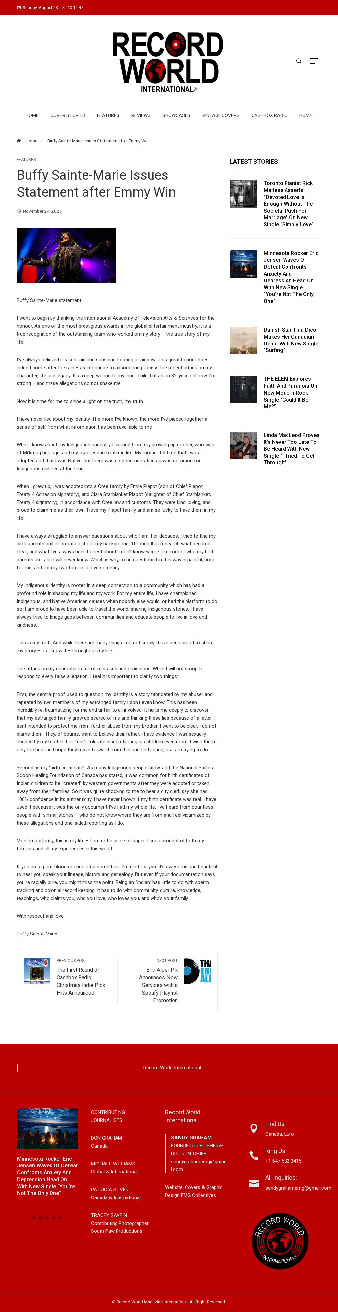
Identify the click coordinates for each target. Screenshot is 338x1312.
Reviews (141, 115)
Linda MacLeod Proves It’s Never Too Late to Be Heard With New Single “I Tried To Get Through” (292, 449)
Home (32, 115)
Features (108, 115)
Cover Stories (68, 115)
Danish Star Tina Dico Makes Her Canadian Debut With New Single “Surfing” (291, 340)
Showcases (176, 115)
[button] (34, 1217)
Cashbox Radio (269, 115)
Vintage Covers (221, 115)
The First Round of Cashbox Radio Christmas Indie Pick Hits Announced (81, 977)
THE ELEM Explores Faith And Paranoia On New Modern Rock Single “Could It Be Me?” (290, 393)
